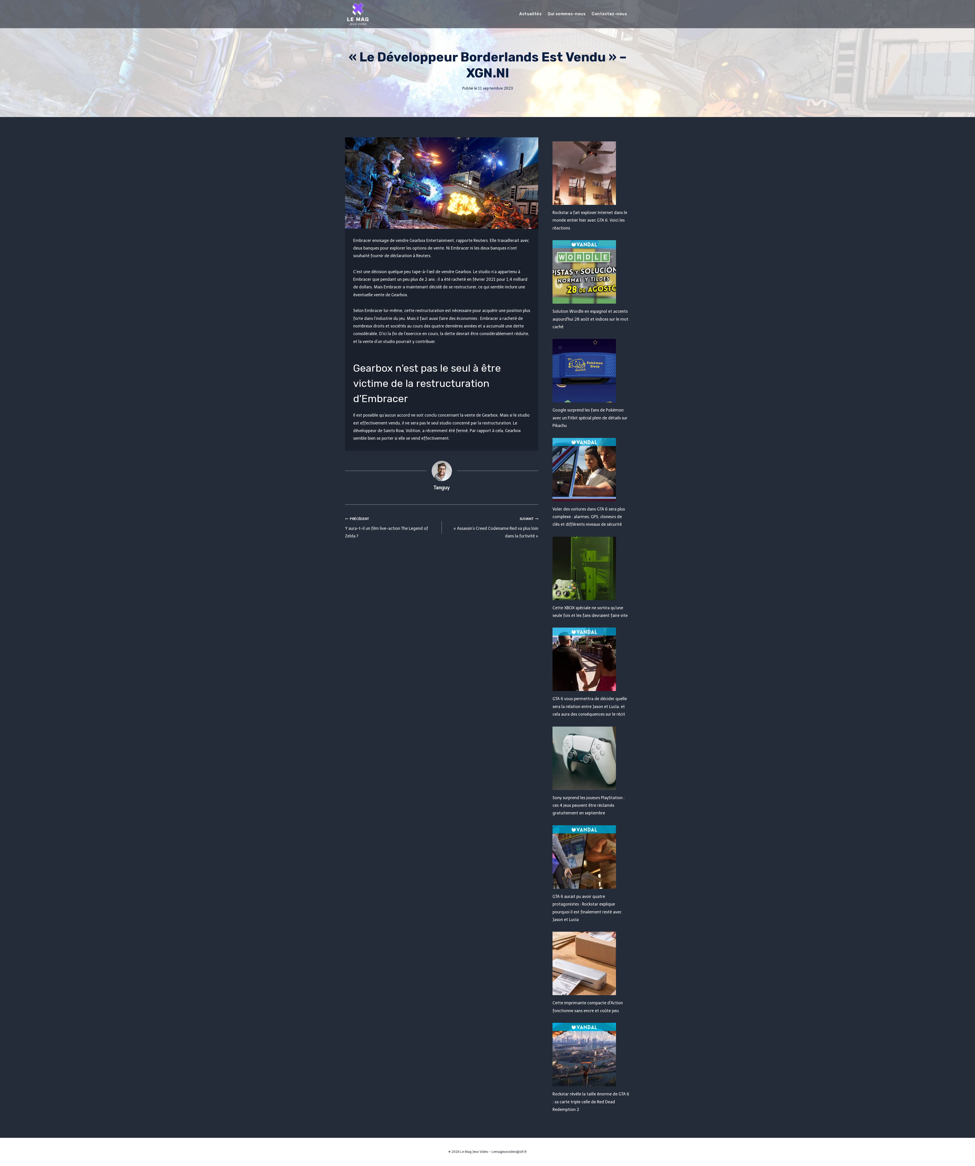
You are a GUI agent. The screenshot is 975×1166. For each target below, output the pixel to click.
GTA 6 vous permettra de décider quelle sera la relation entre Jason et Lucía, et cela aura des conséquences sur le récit (589, 706)
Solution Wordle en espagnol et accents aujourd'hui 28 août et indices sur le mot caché (590, 319)
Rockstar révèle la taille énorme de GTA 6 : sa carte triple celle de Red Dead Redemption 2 (590, 1102)
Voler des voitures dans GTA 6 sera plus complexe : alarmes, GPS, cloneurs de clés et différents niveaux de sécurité (588, 517)
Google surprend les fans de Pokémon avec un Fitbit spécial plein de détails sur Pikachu (589, 418)
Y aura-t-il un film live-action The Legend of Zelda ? (386, 527)
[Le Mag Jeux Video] (357, 14)
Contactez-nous (609, 13)
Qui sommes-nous (567, 13)
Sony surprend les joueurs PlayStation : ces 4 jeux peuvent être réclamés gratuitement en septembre (588, 805)
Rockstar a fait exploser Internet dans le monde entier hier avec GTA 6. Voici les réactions (589, 220)
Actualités (530, 13)
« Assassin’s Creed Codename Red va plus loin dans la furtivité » (495, 527)
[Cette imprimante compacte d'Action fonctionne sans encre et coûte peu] (591, 963)
